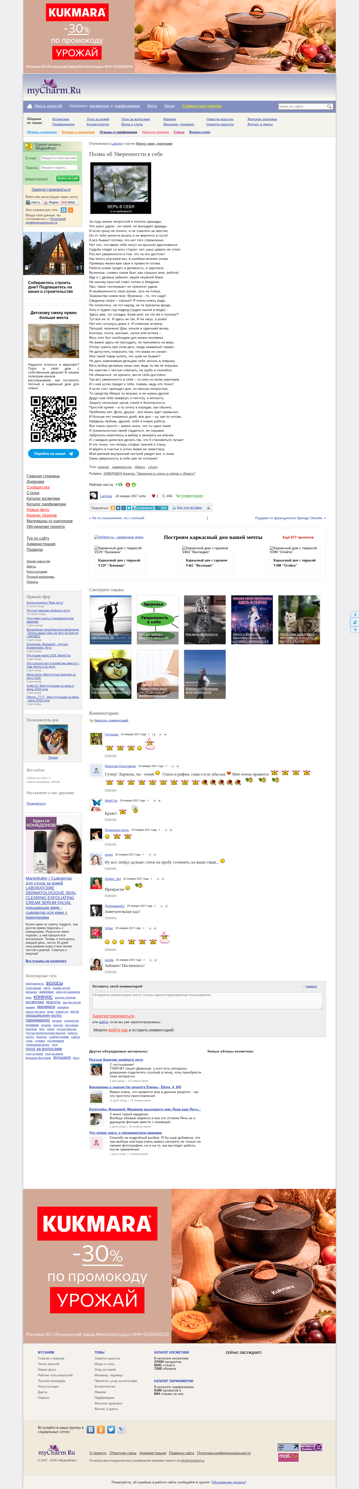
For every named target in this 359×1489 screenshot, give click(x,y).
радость (73, 1032)
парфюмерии (127, 106)
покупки (58, 1025)
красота (53, 1002)
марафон (63, 1007)
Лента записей (48, 106)
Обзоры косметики (42, 132)
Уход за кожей (98, 119)
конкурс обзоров (65, 997)
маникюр (46, 1006)
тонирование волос (38, 1044)
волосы (54, 982)
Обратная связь (123, 1453)
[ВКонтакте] (91, 1430)
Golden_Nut (113, 879)
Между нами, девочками (154, 143)
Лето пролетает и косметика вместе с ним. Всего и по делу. (53, 665)
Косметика (60, 119)
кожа (29, 997)
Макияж (169, 119)
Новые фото (38, 510)
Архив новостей (38, 561)
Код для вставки (189, 507)
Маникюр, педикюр (178, 124)
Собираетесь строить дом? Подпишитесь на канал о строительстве (50, 287)
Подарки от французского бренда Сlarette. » (290, 518)
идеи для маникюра (68, 991)
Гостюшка (111, 734)
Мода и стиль (132, 124)
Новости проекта (155, 132)
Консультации (37, 571)
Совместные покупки (202, 106)
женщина (31, 991)
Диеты (31, 566)
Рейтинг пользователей (55, 1375)
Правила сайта (181, 1453)
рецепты (41, 1036)
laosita (109, 960)
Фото (152, 106)
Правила (35, 549)
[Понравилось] (165, 734)
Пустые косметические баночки (45, 1032)
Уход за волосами (135, 119)
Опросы (32, 582)
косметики (99, 106)
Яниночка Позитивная (120, 766)
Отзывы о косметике (78, 132)
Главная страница (43, 476)
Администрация (41, 544)
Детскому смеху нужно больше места (54, 315)
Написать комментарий (111, 720)
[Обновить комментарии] (354, 622)
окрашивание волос (44, 1015)
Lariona (116, 143)
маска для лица (35, 1011)
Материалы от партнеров (50, 521)
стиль (29, 1040)
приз (42, 1029)
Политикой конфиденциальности (46, 220)
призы (50, 1029)
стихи (153, 467)
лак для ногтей (72, 1002)
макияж (30, 1007)
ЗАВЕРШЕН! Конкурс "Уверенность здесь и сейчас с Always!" (149, 473)
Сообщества (38, 487)
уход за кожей (34, 1053)
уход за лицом (54, 1053)
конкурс (103, 467)
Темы (100, 1352)
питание (57, 1020)
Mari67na (111, 800)
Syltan (109, 928)
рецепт (30, 1036)
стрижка (40, 1040)
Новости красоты (219, 119)
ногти (74, 1011)
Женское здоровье (262, 119)
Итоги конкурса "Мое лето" (45, 602)
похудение (71, 1025)
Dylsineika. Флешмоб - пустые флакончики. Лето (47, 646)
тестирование (55, 1040)
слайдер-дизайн (59, 1036)
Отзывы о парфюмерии (118, 132)
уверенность (122, 467)
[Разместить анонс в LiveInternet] (142, 508)
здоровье (46, 992)
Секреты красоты (220, 124)
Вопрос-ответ (200, 132)
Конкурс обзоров (42, 515)
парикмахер (38, 1020)
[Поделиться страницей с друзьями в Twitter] (129, 508)
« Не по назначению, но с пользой (116, 518)
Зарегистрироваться (113, 1016)
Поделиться (36, 803)
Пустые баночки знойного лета (48, 610)
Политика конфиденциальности (224, 1453)
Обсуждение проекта (46, 527)
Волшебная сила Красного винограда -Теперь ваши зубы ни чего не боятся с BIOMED (53, 633)
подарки (32, 1025)
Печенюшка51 (115, 906)
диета (47, 987)
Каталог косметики (43, 498)
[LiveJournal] (121, 1430)
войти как (118, 1030)
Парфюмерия (63, 124)
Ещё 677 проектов (298, 537)
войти (103, 1022)
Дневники (35, 482)
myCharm (46, 1352)
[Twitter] (111, 1430)
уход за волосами (44, 1048)
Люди (169, 106)
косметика (35, 1002)
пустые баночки (66, 1029)
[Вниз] (354, 630)
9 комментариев (191, 496)
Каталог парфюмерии (46, 504)
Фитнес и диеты (260, 124)
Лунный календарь (40, 577)
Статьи (179, 132)
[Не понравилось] (160, 734)
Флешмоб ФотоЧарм (38, 1057)
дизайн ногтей (61, 987)
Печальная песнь (117, 830)
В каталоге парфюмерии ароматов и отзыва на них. (174, 1390)
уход (55, 1044)
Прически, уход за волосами (116, 1381)
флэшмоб (62, 1057)
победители (71, 1020)
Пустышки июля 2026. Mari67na (49, 655)
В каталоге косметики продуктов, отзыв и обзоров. (171, 1363)
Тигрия (53, 757)
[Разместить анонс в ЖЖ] (161, 508)
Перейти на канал (50, 453)
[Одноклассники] (101, 1430)
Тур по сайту (38, 538)
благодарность (35, 983)
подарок (46, 1025)
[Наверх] (354, 614)
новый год (62, 1011)
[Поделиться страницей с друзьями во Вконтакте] (118, 508)
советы (75, 1036)
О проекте (97, 1453)
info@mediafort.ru (192, 1460)
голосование (33, 987)
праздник (31, 1029)
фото (76, 1057)
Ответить (110, 755)
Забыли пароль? (36, 179)
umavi (109, 854)
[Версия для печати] (209, 508)
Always (140, 467)
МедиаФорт (67, 1460)
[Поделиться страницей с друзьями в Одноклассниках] (113, 508)
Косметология (98, 124)
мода (50, 1011)
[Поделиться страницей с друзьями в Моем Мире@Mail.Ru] (123, 508)
